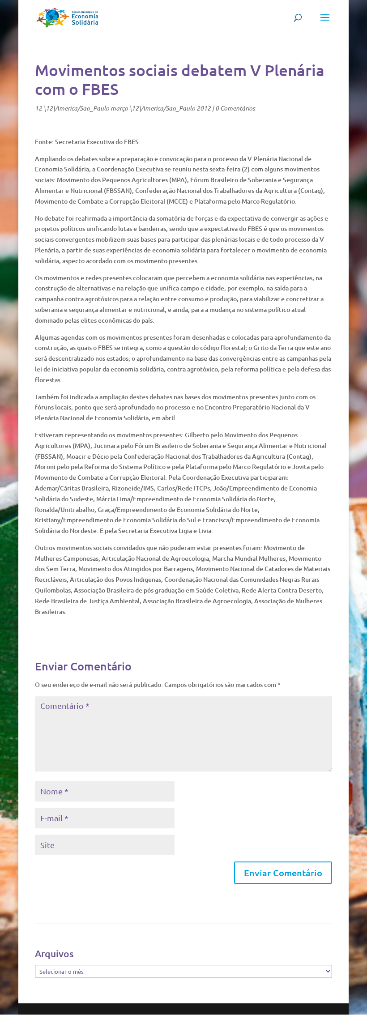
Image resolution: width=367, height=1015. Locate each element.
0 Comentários (235, 108)
